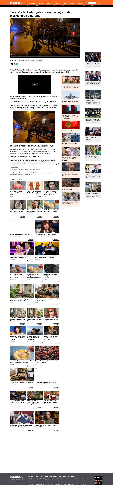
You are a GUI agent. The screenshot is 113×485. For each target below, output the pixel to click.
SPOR (65, 3)
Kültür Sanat (38, 5)
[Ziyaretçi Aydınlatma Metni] (77, 484)
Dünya (41, 476)
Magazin (55, 476)
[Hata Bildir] (85, 484)
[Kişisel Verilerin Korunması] (66, 484)
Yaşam (69, 5)
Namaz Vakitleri (70, 476)
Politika (13, 5)
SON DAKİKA (32, 3)
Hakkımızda (12, 480)
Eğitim (92, 5)
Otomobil (62, 5)
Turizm (84, 5)
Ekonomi (46, 476)
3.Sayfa (99, 5)
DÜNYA (49, 3)
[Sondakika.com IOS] (99, 477)
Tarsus (18, 96)
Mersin (12, 96)
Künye (23, 480)
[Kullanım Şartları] (31, 484)
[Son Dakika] (17, 3)
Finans (20, 5)
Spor (51, 476)
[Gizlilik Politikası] (39, 484)
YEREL (80, 3)
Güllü (54, 107)
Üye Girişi (99, 3)
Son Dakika (30, 476)
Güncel (36, 476)
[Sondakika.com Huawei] (99, 483)
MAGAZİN (72, 3)
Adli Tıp (26, 162)
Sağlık (77, 5)
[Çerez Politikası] (57, 484)
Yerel (60, 476)
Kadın (47, 5)
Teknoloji (29, 5)
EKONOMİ (57, 3)
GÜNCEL (41, 3)
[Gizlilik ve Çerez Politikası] (48, 484)
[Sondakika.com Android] (99, 480)
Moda (54, 5)
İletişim (20, 480)
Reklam (16, 480)
